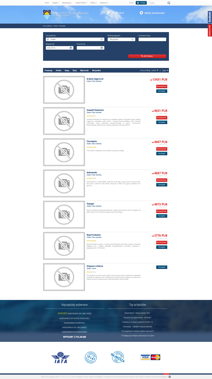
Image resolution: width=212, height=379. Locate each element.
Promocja (48, 70)
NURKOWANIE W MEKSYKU (74, 323)
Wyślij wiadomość (155, 12)
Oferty (56, 26)
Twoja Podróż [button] (80, 3)
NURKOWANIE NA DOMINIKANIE (74, 332)
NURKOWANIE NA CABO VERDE (74, 313)
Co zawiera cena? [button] (161, 82)
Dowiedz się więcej (65, 377)
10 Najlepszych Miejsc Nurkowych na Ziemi (137, 335)
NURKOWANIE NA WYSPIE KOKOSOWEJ (74, 318)
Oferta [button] (93, 3)
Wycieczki (84, 70)
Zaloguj (142, 3)
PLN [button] (131, 3)
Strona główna (47, 26)
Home (47, 3)
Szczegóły (161, 91)
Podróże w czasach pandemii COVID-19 (137, 322)
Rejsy (67, 70)
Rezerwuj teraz (161, 86)
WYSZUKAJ (148, 56)
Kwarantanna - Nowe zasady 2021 (137, 313)
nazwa (154, 70)
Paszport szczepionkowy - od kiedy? (137, 317)
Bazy (75, 70)
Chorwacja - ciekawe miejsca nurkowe (137, 326)
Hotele (58, 70)
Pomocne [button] (103, 3)
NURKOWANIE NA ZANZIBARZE (74, 327)
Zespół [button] (55, 3)
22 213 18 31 (117, 12)
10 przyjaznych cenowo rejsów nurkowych (137, 331)
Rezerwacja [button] (66, 3)
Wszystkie (63, 26)
